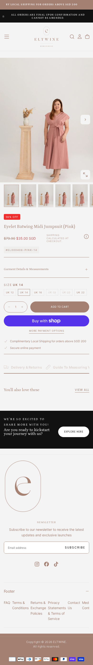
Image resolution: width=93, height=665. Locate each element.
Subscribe (75, 547)
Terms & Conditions (20, 605)
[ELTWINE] (23, 486)
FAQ (7, 603)
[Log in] (80, 36)
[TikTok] (56, 564)
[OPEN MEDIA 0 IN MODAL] (85, 175)
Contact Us (74, 605)
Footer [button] (9, 591)
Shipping (52, 235)
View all (82, 390)
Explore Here (73, 432)
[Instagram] (37, 564)
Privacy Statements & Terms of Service (57, 611)
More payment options (46, 330)
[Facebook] (46, 564)
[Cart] (87, 36)
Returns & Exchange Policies (38, 608)
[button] (7, 37)
